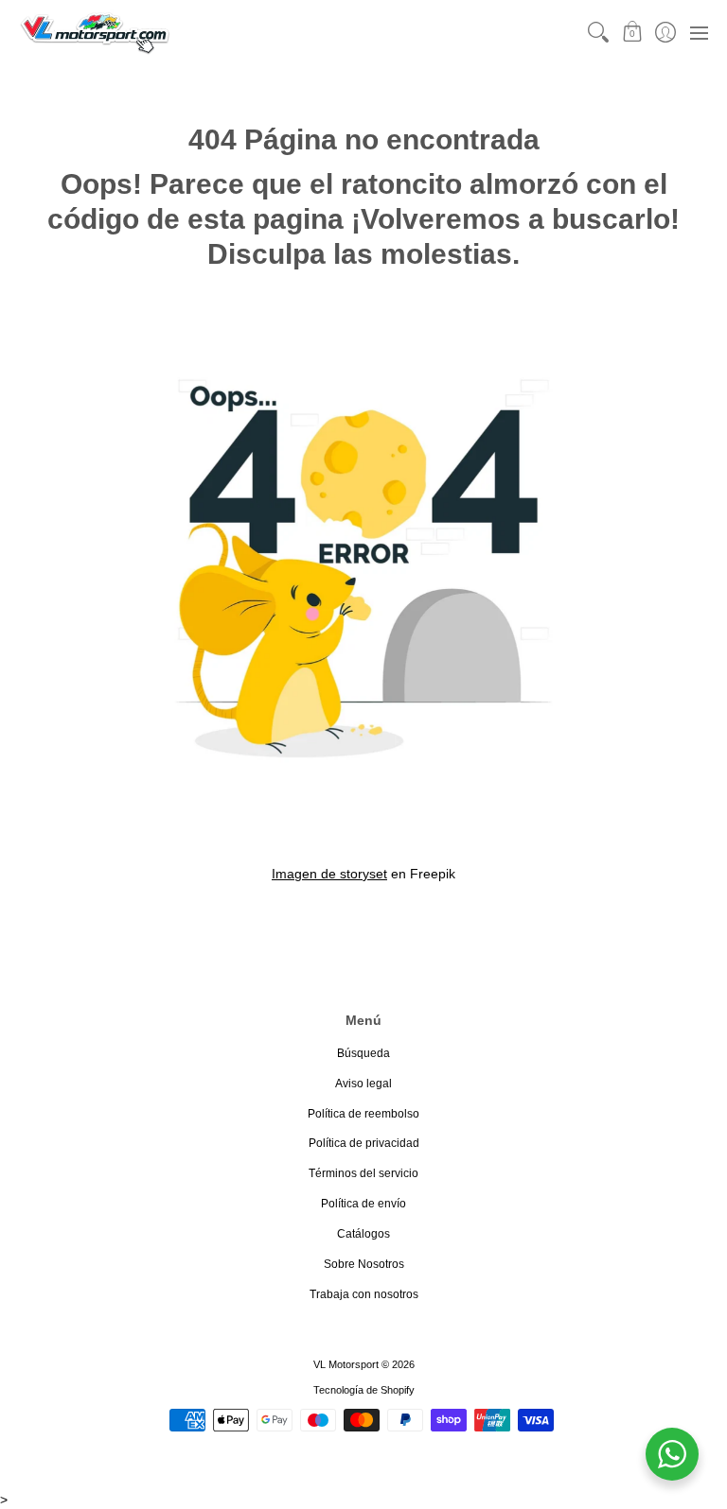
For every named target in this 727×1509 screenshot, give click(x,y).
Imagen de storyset (329, 873)
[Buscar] (598, 32)
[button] (631, 32)
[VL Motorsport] (94, 32)
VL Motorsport (346, 1364)
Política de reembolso (363, 1113)
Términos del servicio (363, 1173)
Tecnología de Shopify (364, 1390)
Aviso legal (363, 1083)
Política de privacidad (364, 1143)
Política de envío (363, 1203)
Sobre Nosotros (364, 1264)
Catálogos (363, 1233)
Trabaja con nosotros (364, 1294)
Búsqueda (363, 1053)
